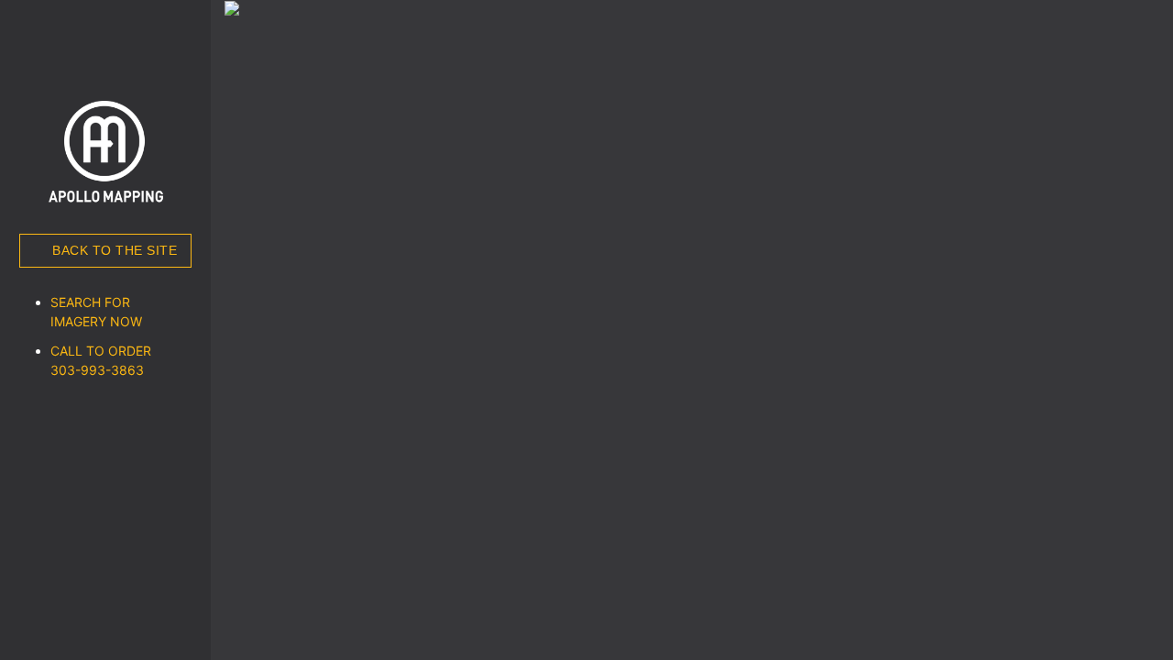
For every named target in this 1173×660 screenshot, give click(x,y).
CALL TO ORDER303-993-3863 (100, 360)
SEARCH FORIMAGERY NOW (96, 311)
